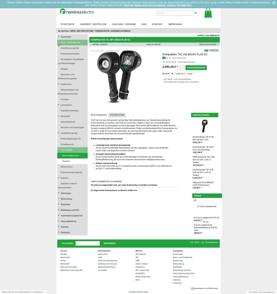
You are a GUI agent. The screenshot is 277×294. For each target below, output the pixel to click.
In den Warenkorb (196, 68)
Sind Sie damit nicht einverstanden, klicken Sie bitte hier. (158, 5)
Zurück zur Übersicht (208, 35)
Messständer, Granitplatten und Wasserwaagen (71, 61)
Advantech (140, 267)
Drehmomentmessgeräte (71, 172)
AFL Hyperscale (142, 270)
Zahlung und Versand (107, 264)
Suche (160, 13)
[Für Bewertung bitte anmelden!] (163, 61)
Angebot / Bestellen (93, 24)
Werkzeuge (66, 193)
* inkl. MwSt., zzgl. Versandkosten (203, 242)
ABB (137, 261)
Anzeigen (65, 99)
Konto (63, 261)
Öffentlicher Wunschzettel (71, 270)
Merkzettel (64, 264)
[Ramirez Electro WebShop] (77, 11)
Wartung (64, 227)
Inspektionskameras (69, 111)
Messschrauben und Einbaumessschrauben (68, 92)
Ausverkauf (66, 37)
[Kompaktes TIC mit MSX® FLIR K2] (119, 77)
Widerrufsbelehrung (106, 267)
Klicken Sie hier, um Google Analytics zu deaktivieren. (22, 292)
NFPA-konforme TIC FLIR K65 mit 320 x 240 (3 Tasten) (204, 161)
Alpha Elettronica (142, 277)
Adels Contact (141, 264)
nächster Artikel (208, 44)
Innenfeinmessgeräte (70, 48)
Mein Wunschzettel (68, 267)
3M (136, 257)
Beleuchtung (66, 199)
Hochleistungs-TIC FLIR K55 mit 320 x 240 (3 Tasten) (203, 174)
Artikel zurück (100, 44)
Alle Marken (140, 254)
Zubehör (64, 178)
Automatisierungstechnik (72, 216)
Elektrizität (65, 116)
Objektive (66, 161)
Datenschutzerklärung (107, 261)
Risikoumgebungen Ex (71, 139)
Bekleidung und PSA (70, 210)
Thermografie (102, 31)
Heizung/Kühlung (68, 221)
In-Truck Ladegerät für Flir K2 (206, 219)
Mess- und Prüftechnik (82, 31)
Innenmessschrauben (70, 54)
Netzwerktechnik (68, 122)
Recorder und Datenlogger (72, 127)
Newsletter (67, 243)
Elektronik (65, 232)
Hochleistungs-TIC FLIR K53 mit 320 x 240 (203, 140)
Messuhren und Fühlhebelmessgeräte (67, 76)
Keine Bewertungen (186, 62)
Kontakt (157, 24)
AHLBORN (140, 273)
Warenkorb (65, 257)
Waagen (64, 69)
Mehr (137, 280)
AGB (143, 24)
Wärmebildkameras (120, 31)
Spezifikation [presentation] (117, 115)
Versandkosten (184, 79)
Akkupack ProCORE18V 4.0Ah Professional (203, 185)
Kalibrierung (66, 84)
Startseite (67, 24)
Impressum (175, 24)
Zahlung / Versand (124, 24)
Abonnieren (110, 243)
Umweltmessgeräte (69, 133)
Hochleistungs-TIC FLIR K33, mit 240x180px (203, 150)
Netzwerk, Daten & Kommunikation (67, 186)
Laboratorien (66, 105)
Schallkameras (67, 144)
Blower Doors (67, 167)
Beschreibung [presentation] (99, 115)
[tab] (98, 115)
